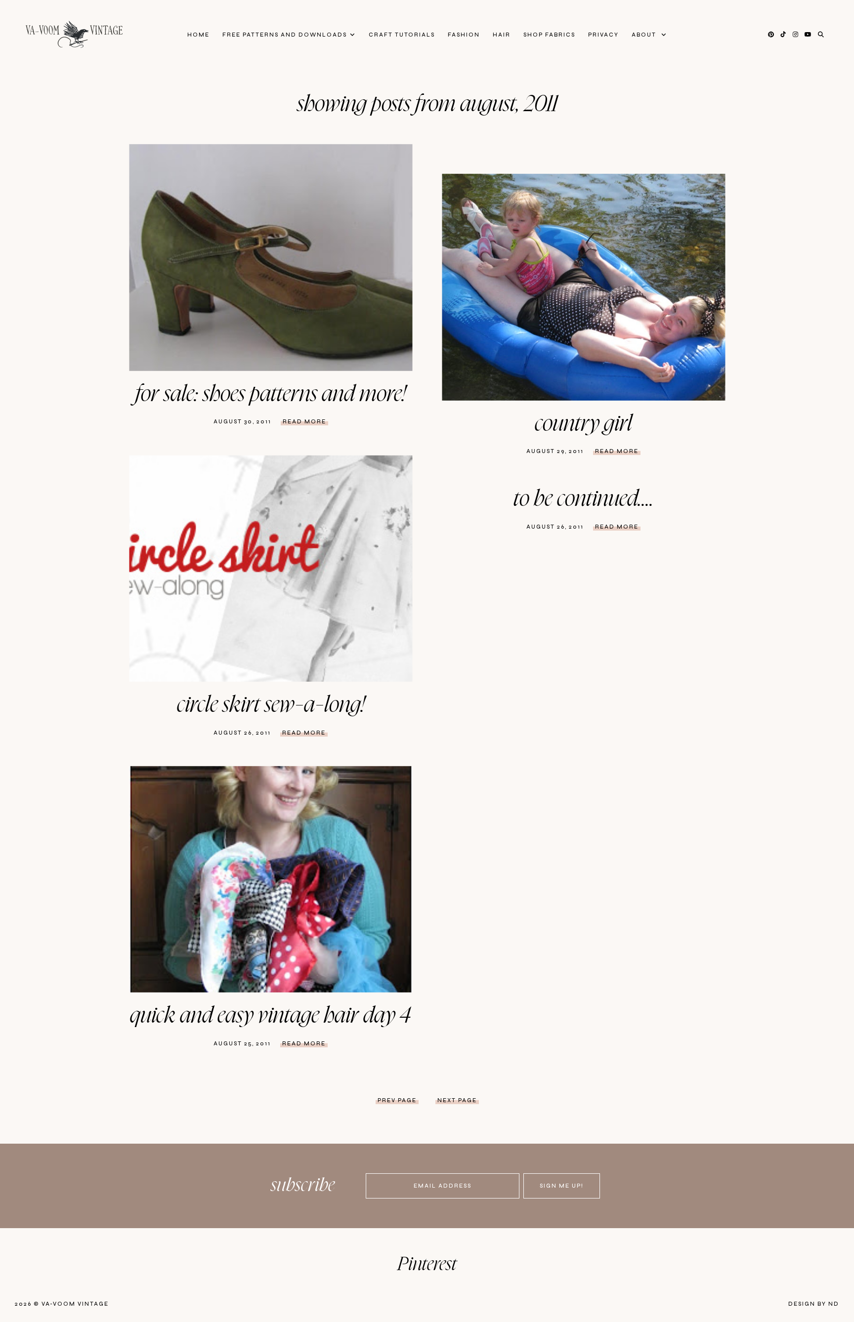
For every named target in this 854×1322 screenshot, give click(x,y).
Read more (304, 421)
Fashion (464, 35)
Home (198, 35)
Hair (502, 35)
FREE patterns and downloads (284, 35)
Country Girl (583, 424)
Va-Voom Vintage (75, 1304)
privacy (603, 35)
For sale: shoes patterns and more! (270, 394)
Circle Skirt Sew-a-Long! (271, 705)
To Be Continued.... (583, 499)
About (645, 35)
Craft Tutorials (402, 35)
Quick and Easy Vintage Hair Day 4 (270, 1015)
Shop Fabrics (549, 35)
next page (457, 1100)
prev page (397, 1100)
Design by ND (813, 1304)
